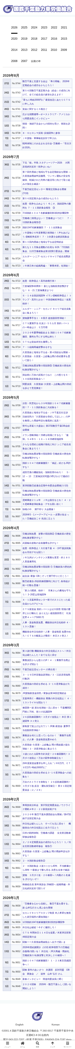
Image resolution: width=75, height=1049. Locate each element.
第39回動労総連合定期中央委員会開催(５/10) (45, 485)
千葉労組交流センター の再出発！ (39, 669)
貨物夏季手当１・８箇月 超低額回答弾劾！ (44, 318)
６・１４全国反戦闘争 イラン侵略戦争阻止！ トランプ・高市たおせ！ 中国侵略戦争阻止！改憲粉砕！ (47, 299)
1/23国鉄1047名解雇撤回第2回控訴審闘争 (43, 922)
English (20, 1024)
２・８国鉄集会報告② (33, 860)
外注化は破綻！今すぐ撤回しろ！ (39, 927)
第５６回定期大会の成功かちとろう (40, 198)
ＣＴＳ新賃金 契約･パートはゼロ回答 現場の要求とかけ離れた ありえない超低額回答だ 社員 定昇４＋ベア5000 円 (47, 613)
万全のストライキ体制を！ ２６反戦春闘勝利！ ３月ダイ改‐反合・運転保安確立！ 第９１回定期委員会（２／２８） (47, 786)
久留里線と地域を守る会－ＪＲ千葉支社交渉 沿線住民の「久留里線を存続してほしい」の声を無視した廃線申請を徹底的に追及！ (46, 416)
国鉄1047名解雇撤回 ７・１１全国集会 (42, 227)
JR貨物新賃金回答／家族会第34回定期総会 (44, 693)
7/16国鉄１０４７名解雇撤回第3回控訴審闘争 (45, 213)
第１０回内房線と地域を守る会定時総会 (42, 242)
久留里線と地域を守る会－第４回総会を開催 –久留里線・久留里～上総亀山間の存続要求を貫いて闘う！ (46, 356)
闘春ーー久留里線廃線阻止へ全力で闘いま (44, 942)
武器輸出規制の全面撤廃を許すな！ (40, 543)
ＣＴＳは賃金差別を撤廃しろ (37, 342)
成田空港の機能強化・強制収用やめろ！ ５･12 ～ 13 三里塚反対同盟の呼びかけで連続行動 (46, 476)
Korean (56, 1024)
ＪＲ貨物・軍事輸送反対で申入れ (39, 138)
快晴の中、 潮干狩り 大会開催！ (39, 509)
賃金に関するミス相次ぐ (34, 109)
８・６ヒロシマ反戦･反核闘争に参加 (41, 133)
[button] (68, 552)
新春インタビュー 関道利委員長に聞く (42, 979)
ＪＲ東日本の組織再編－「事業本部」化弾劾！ (46, 265)
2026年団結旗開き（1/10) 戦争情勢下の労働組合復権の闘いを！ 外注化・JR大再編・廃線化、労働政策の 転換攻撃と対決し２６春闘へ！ (46, 951)
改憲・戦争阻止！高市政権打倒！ (39, 281)
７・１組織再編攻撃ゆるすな (37, 347)
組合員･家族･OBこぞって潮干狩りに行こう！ (45, 576)
